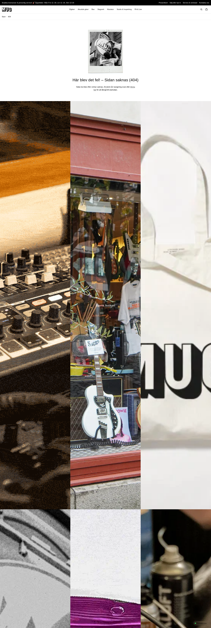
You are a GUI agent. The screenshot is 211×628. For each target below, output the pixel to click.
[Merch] (176, 305)
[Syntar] (35, 305)
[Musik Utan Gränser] (7, 9)
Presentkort (163, 3)
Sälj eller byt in (175, 3)
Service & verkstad (190, 3)
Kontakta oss (204, 3)
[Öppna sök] (201, 9)
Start (3, 17)
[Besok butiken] (105, 305)
